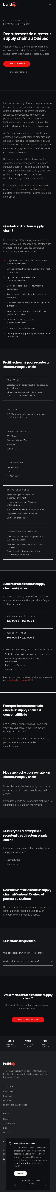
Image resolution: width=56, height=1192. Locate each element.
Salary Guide (9, 1123)
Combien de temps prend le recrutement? (21, 961)
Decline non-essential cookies (30, 1182)
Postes (21, 21)
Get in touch (8, 1132)
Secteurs (8, 21)
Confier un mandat (17, 64)
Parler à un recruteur (18, 72)
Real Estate (8, 1096)
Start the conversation (28, 1020)
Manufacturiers (13, 860)
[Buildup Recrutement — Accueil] (9, 4)
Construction (9, 1091)
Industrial (7, 1100)
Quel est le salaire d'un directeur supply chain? (23, 953)
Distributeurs (12, 864)
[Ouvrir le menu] (50, 4)
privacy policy (23, 1163)
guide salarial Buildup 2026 (21, 680)
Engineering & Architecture (15, 1105)
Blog (5, 1128)
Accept (20, 1173)
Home (6, 1119)
